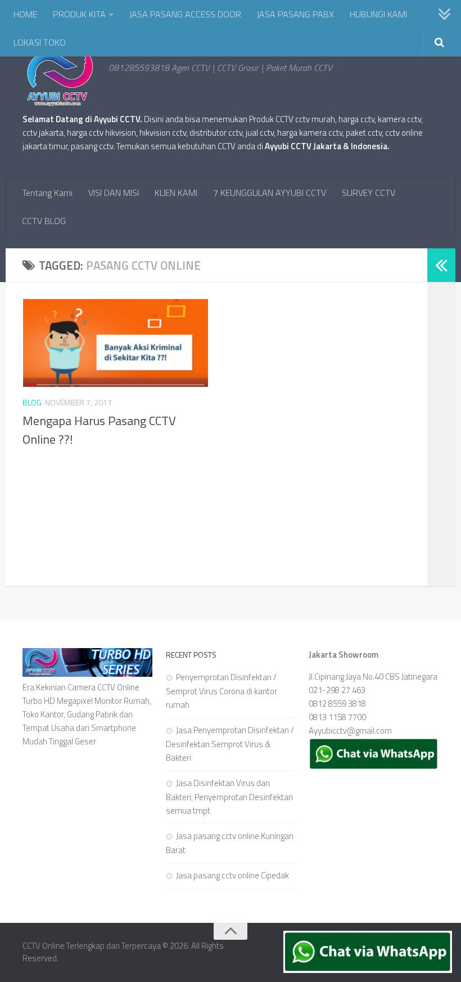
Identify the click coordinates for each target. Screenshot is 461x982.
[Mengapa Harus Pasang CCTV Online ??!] (115, 343)
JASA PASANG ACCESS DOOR (185, 14)
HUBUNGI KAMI (378, 14)
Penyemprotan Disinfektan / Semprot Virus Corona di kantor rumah (221, 691)
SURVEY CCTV (368, 192)
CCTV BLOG (44, 220)
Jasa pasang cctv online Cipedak (232, 875)
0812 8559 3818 (337, 703)
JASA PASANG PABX (295, 14)
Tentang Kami (47, 192)
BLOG (32, 402)
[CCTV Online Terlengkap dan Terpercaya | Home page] (59, 79)
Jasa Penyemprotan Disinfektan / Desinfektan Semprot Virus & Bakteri (230, 744)
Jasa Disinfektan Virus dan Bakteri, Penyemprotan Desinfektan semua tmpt (229, 796)
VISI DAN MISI (113, 192)
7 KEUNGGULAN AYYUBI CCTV (269, 192)
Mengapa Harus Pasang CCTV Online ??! (99, 430)
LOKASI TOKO (39, 42)
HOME (25, 14)
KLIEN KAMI (176, 192)
